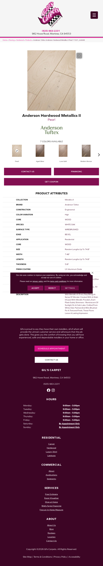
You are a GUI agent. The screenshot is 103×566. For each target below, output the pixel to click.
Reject (52, 288)
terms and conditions (58, 281)
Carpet (51, 444)
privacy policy (38, 281)
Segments (51, 479)
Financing (76, 171)
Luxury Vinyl (51, 452)
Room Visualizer (51, 498)
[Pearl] (16, 150)
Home (5, 40)
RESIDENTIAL (51, 437)
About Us (51, 525)
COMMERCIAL (51, 464)
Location (52, 537)
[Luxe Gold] (63, 150)
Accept (35, 288)
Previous (4, 150)
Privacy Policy (60, 557)
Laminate (51, 455)
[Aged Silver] (40, 150)
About (51, 471)
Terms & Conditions (43, 557)
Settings (70, 288)
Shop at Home (51, 502)
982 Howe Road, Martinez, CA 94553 (51, 33)
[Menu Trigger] (94, 15)
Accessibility (74, 557)
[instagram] (53, 390)
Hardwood (20, 40)
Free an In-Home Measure (51, 510)
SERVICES (51, 487)
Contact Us (27, 171)
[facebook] (48, 390)
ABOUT (51, 518)
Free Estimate (51, 494)
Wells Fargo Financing (51, 506)
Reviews (51, 533)
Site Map (27, 557)
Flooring (11, 40)
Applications (51, 475)
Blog (51, 529)
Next (99, 150)
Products (28, 40)
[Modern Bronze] (86, 150)
